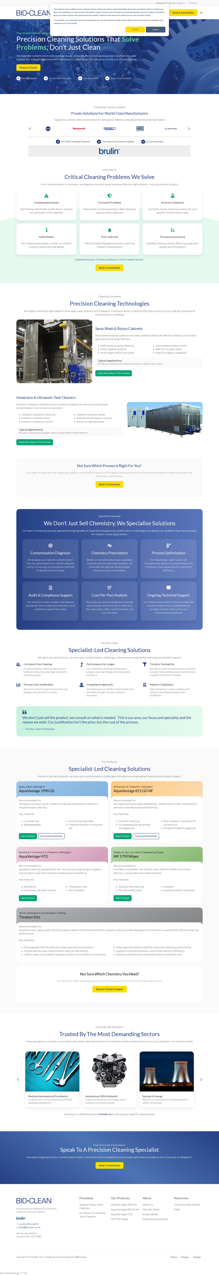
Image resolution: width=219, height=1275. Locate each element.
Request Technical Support (171, 3)
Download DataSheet (51, 836)
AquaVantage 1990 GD (124, 1204)
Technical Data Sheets (187, 1204)
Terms (173, 1257)
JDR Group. (81, 1257)
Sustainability (150, 1214)
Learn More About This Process (113, 373)
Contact (193, 3)
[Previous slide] (29, 128)
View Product (28, 836)
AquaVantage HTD (122, 1214)
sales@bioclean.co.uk (29, 1227)
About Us (148, 1204)
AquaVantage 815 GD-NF (125, 1209)
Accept (135, 29)
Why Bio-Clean (151, 1209)
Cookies (197, 1257)
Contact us (105, 1114)
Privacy (185, 1257)
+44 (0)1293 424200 (29, 1224)
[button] (201, 13)
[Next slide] (189, 128)
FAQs (177, 1209)
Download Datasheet (146, 836)
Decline (156, 29)
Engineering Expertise (155, 1219)
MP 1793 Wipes (119, 1219)
